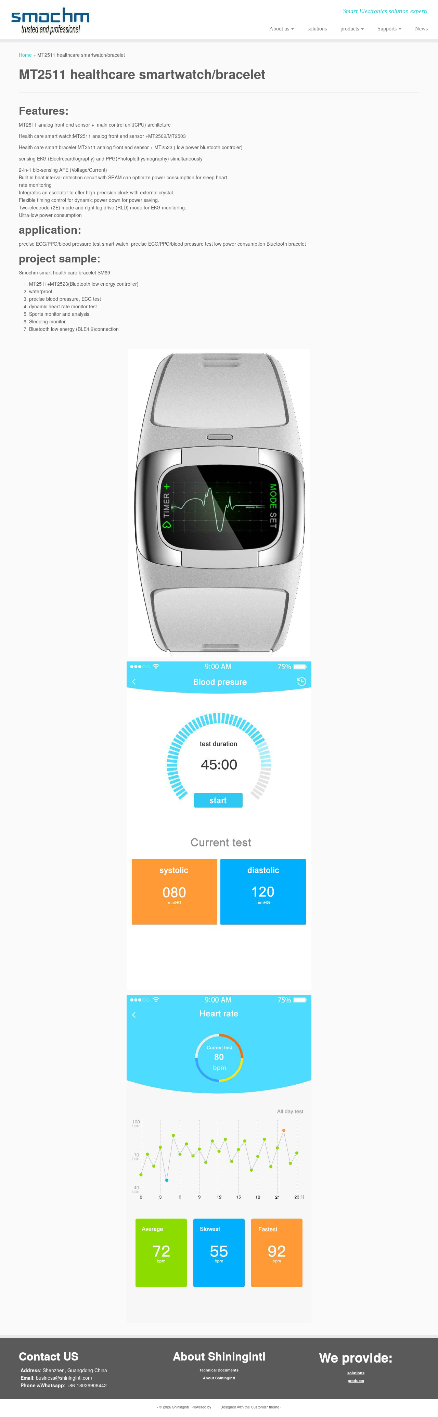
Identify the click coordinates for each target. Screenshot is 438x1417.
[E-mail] (123, 12)
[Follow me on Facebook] (142, 12)
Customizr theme (265, 1406)
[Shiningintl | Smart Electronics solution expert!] (50, 19)
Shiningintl (180, 1406)
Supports (387, 28)
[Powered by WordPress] (214, 1405)
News (421, 28)
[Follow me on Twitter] (133, 12)
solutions (317, 28)
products (350, 28)
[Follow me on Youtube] (170, 12)
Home (25, 54)
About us (280, 28)
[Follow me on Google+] (151, 12)
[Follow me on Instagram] (160, 12)
